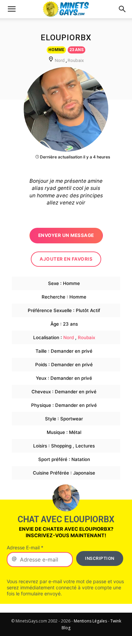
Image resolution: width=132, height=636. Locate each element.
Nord (60, 60)
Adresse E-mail (25, 547)
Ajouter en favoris (66, 259)
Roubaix (76, 60)
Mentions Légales (90, 621)
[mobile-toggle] (11, 9)
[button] (122, 9)
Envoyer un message (66, 235)
